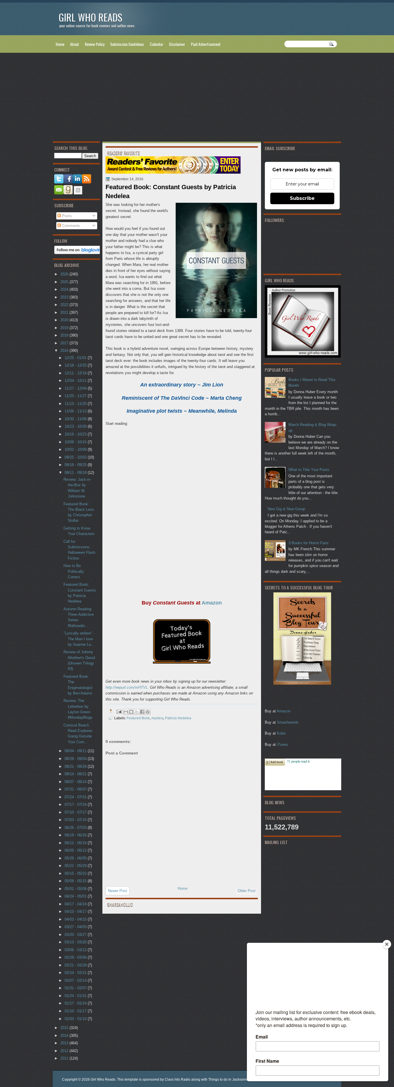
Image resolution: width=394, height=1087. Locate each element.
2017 (65, 343)
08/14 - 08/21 (76, 774)
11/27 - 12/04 (76, 388)
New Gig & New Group (286, 509)
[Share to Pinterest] (148, 712)
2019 (65, 328)
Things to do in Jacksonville (230, 1079)
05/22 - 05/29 (76, 865)
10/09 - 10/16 (76, 442)
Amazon (283, 711)
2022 (65, 305)
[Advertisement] (197, 98)
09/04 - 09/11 (76, 751)
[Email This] (126, 712)
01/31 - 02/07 (76, 988)
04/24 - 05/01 (76, 896)
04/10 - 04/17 (76, 911)
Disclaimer (177, 44)
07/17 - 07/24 (76, 804)
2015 (65, 1028)
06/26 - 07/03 (76, 827)
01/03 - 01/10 (76, 1019)
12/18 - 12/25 (76, 365)
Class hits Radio (177, 1079)
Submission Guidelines (127, 44)
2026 (65, 274)
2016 (65, 350)
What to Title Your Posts (308, 470)
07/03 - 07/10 (76, 820)
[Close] (386, 944)
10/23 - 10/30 (76, 426)
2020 (65, 320)
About (74, 44)
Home (60, 44)
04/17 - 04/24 (76, 904)
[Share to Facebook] (142, 712)
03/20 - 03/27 (76, 934)
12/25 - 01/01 (76, 358)
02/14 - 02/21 (76, 972)
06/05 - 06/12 (76, 850)
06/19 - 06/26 (76, 835)
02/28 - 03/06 (76, 957)
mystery (157, 718)
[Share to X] (137, 712)
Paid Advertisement (206, 44)
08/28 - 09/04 (76, 758)
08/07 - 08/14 (76, 782)
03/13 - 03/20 (76, 942)
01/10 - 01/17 (76, 1011)
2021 (65, 312)
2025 (65, 282)
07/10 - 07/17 (76, 812)
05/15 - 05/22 (76, 873)
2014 (65, 1035)
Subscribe (302, 198)
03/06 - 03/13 (76, 950)
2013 (65, 1043)
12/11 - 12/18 (76, 373)
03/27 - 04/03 (76, 927)
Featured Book (138, 718)
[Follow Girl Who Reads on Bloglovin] (79, 253)
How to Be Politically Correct (73, 571)
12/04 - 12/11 (76, 380)
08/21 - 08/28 (76, 766)
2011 (65, 1058)
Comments (70, 226)
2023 (65, 297)
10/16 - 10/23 (76, 434)
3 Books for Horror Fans (308, 543)
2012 (65, 1051)
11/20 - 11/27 (76, 396)
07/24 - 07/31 (76, 797)
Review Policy (94, 44)
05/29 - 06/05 (76, 858)
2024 (65, 289)
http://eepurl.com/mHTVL (127, 687)
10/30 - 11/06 (76, 419)
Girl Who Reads (90, 17)
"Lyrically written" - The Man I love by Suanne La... (79, 639)
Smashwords (288, 722)
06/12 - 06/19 (76, 843)
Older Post (247, 891)
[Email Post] (118, 711)
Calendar (156, 44)
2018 (65, 335)
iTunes (282, 744)
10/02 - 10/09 (76, 449)
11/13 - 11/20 (76, 403)
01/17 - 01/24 (76, 1003)
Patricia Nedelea (178, 718)
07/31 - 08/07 (76, 789)
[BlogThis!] (131, 712)
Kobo (281, 733)
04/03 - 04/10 (76, 919)
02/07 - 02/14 (76, 980)
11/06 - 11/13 (76, 411)
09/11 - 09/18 (76, 472)
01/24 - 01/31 (76, 996)
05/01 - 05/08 (76, 889)
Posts (66, 216)
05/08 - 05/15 (76, 881)
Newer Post (117, 891)
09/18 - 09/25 (76, 465)
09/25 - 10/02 (76, 457)
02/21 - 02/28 (76, 965)
